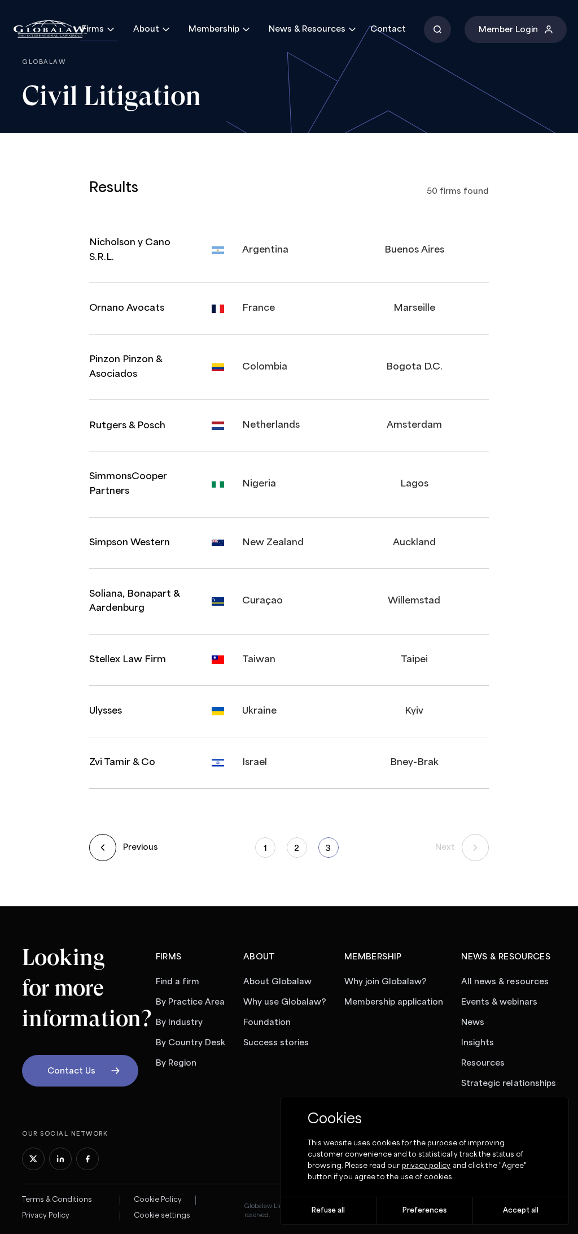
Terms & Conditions (57, 1199)
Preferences (424, 1210)
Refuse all (328, 1210)
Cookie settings (162, 1215)
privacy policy (426, 1166)
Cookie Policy (158, 1199)
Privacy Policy (45, 1215)
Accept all (520, 1210)
